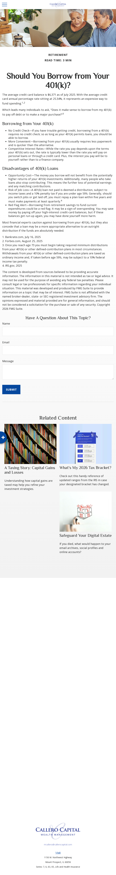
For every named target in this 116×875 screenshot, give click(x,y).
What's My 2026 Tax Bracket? (85, 467)
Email (5, 342)
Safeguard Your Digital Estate (86, 535)
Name (6, 323)
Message (8, 361)
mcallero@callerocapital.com (58, 844)
